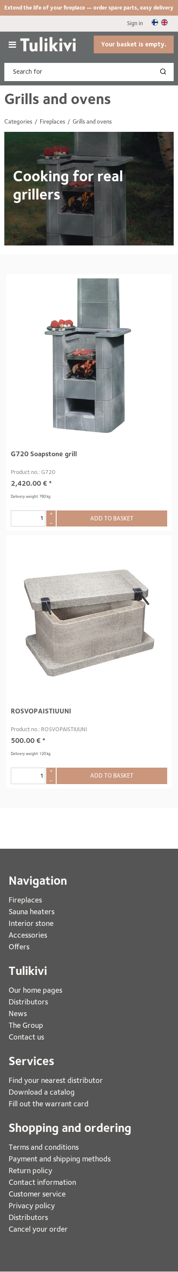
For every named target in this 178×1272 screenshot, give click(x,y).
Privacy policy (32, 1205)
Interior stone (31, 923)
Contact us (26, 1036)
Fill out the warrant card (49, 1103)
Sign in (135, 23)
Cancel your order (38, 1228)
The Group (26, 1025)
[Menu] (12, 44)
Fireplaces (26, 899)
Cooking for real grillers (68, 185)
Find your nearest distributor (56, 1080)
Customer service (37, 1193)
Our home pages (35, 989)
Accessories (28, 934)
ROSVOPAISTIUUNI (41, 711)
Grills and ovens (57, 99)
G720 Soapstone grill (44, 454)
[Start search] (165, 72)
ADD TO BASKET (112, 518)
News (18, 1013)
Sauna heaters (31, 911)
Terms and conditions (44, 1146)
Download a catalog (42, 1091)
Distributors (28, 1001)
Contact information (42, 1182)
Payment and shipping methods (60, 1158)
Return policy (30, 1170)
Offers (19, 946)
